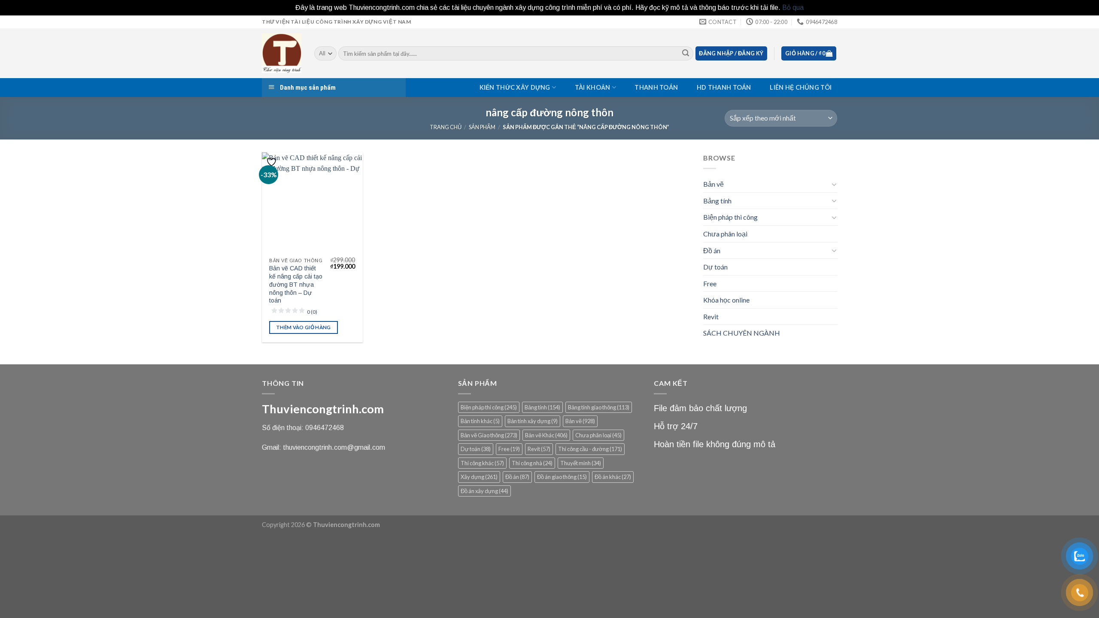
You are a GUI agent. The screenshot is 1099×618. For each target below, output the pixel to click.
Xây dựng (479, 476)
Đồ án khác (613, 476)
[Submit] (685, 53)
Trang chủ (445, 127)
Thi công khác (482, 463)
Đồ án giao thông (562, 476)
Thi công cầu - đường (590, 448)
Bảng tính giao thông (598, 407)
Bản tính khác (480, 421)
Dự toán (715, 267)
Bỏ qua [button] (793, 7)
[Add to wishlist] (272, 162)
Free (709, 283)
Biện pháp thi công (730, 217)
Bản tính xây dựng (532, 421)
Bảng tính (717, 200)
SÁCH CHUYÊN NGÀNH (741, 333)
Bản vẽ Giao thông (489, 435)
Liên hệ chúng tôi (801, 87)
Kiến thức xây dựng (515, 87)
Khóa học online (726, 300)
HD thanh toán (724, 87)
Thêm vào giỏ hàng (303, 327)
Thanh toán (656, 87)
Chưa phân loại (725, 234)
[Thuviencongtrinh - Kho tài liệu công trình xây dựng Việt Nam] (281, 53)
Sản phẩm (482, 127)
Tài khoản (592, 87)
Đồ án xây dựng (484, 491)
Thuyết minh (580, 463)
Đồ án (711, 250)
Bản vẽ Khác (546, 435)
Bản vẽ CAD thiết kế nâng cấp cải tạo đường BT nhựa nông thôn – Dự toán (295, 284)
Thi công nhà (532, 463)
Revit (711, 316)
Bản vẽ (713, 184)
